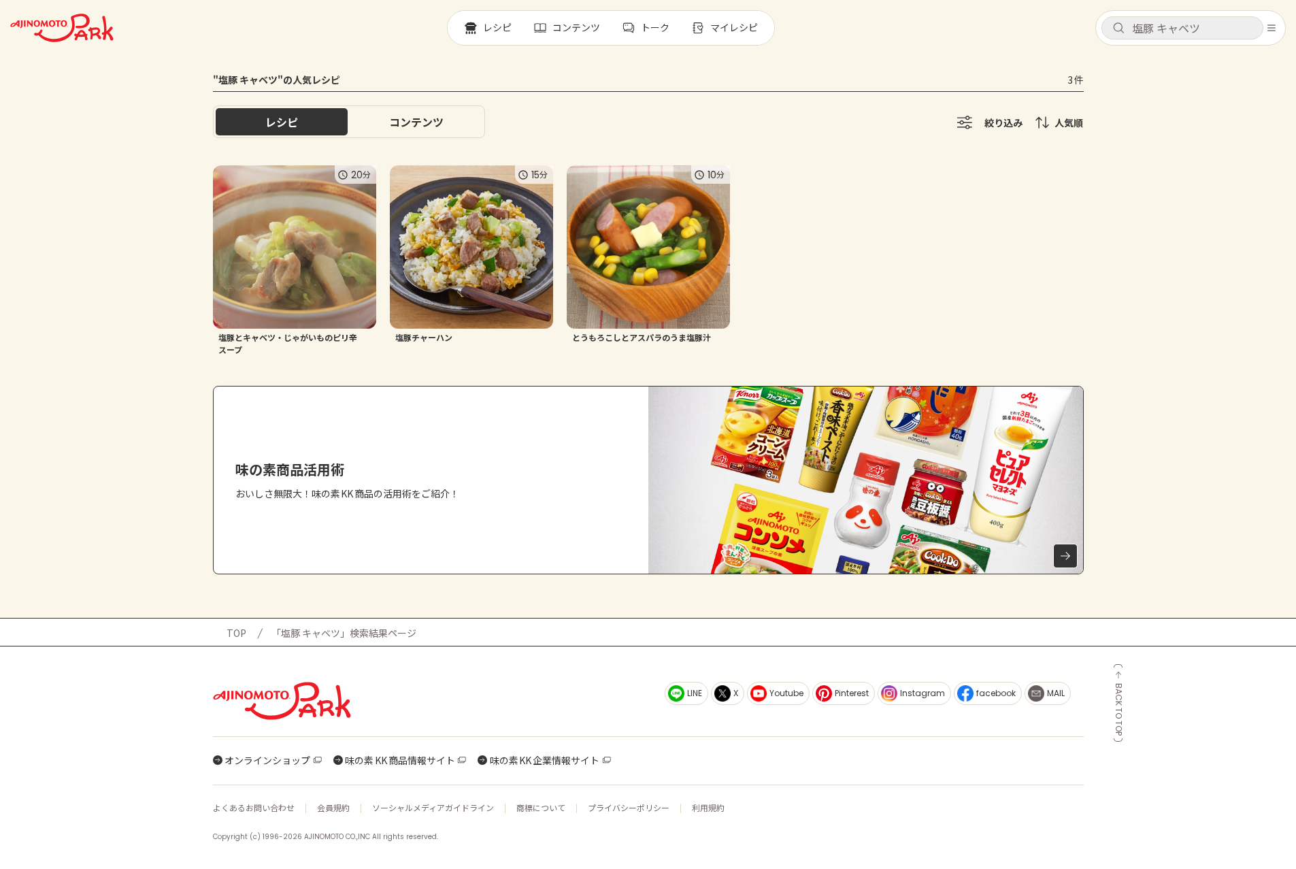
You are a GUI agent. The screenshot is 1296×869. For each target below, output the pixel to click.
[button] (1182, 27)
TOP (236, 633)
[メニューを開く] (1271, 28)
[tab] (416, 121)
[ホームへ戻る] (62, 28)
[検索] (1118, 28)
